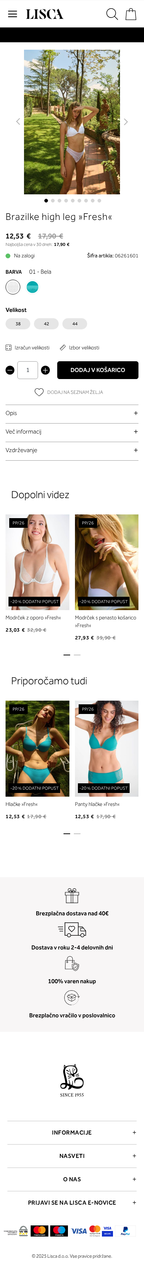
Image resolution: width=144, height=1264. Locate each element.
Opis (11, 413)
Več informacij (23, 431)
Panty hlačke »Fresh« (97, 804)
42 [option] (46, 323)
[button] (18, 122)
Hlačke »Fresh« (22, 804)
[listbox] (72, 325)
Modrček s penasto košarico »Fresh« (105, 622)
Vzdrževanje (21, 450)
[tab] (72, 413)
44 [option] (75, 323)
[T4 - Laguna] (32, 287)
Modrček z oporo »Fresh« (33, 618)
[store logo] (43, 14)
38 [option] (18, 323)
